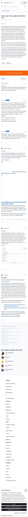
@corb (3, 85)
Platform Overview (10, 383)
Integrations (9, 386)
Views (3, 63)
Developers (8, 451)
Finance (8, 419)
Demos (7, 433)
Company (8, 463)
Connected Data (10, 398)
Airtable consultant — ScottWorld (12, 316)
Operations (8, 410)
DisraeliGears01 (8, 365)
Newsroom (8, 477)
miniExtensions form (5, 242)
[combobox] (14, 6)
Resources (8, 442)
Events (7, 427)
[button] (1, 3)
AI (6, 395)
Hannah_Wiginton (7, 148)
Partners (8, 445)
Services (8, 448)
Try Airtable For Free (11, 480)
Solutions (8, 401)
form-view (8, 63)
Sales (7, 416)
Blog (7, 471)
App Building (9, 392)
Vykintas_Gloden (9, 369)
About (7, 466)
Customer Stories (10, 436)
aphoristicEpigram (9, 352)
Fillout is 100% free (5, 283)
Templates (8, 457)
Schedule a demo (19, 215)
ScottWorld (5, 275)
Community (9, 454)
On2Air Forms (12, 153)
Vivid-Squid (5, 83)
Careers (8, 469)
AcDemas (7, 357)
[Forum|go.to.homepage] (9, 3)
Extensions (8, 389)
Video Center (9, 430)
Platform (8, 380)
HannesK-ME (6, 228)
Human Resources (10, 413)
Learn (7, 422)
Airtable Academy (10, 424)
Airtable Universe (10, 460)
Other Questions (5, 10)
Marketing (8, 407)
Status (7, 474)
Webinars (8, 439)
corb (4, 23)
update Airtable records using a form (13, 286)
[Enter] (2, 6)
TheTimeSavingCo (9, 361)
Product (8, 404)
